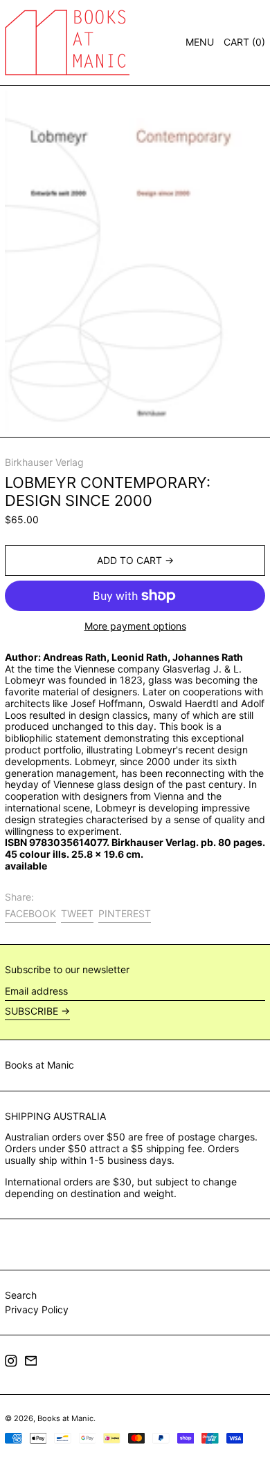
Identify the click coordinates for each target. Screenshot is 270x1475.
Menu (200, 42)
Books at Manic (39, 1065)
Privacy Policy (37, 1309)
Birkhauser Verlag (44, 462)
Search (21, 1295)
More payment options (135, 626)
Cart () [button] (244, 42)
